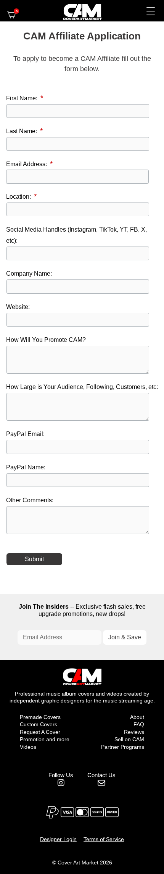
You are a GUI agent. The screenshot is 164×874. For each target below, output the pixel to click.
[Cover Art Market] (76, 11)
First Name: (22, 98)
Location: (19, 196)
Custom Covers (38, 724)
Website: (18, 306)
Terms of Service (104, 839)
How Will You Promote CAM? (46, 339)
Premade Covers (40, 717)
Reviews (134, 732)
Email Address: (27, 163)
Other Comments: (29, 500)
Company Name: (29, 273)
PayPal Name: (25, 467)
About (137, 717)
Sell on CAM (129, 739)
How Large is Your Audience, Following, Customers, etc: (82, 386)
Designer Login (58, 839)
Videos (28, 747)
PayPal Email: (25, 433)
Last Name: (22, 130)
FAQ (138, 724)
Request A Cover (40, 732)
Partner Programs (122, 747)
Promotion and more (44, 739)
